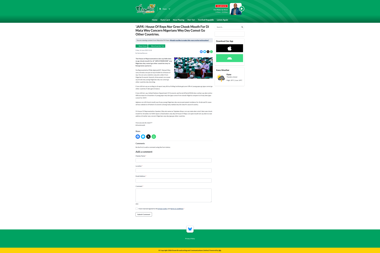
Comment (139, 186)
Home (154, 20)
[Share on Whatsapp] (211, 51)
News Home (143, 46)
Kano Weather (222, 70)
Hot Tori (191, 20)
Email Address (141, 176)
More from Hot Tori (157, 46)
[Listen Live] (241, 8)
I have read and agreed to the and (161, 209)
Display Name (141, 156)
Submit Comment (143, 214)
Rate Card (165, 20)
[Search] (242, 27)
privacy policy (163, 209)
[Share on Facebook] (201, 51)
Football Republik (206, 20)
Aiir (220, 250)
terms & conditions (177, 209)
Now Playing (178, 20)
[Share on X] (208, 51)
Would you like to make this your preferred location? (189, 40)
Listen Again (222, 20)
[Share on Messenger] (204, 51)
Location (139, 166)
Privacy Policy (190, 238)
